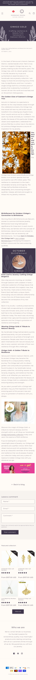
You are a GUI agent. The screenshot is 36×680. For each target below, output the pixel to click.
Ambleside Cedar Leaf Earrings (24, 569)
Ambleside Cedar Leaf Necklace (7, 569)
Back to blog (19, 485)
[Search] (30, 13)
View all (18, 611)
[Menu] (2, 13)
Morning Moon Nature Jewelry (20, 674)
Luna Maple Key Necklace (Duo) (8, 599)
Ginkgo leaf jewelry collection (12, 434)
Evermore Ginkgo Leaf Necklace (24, 599)
